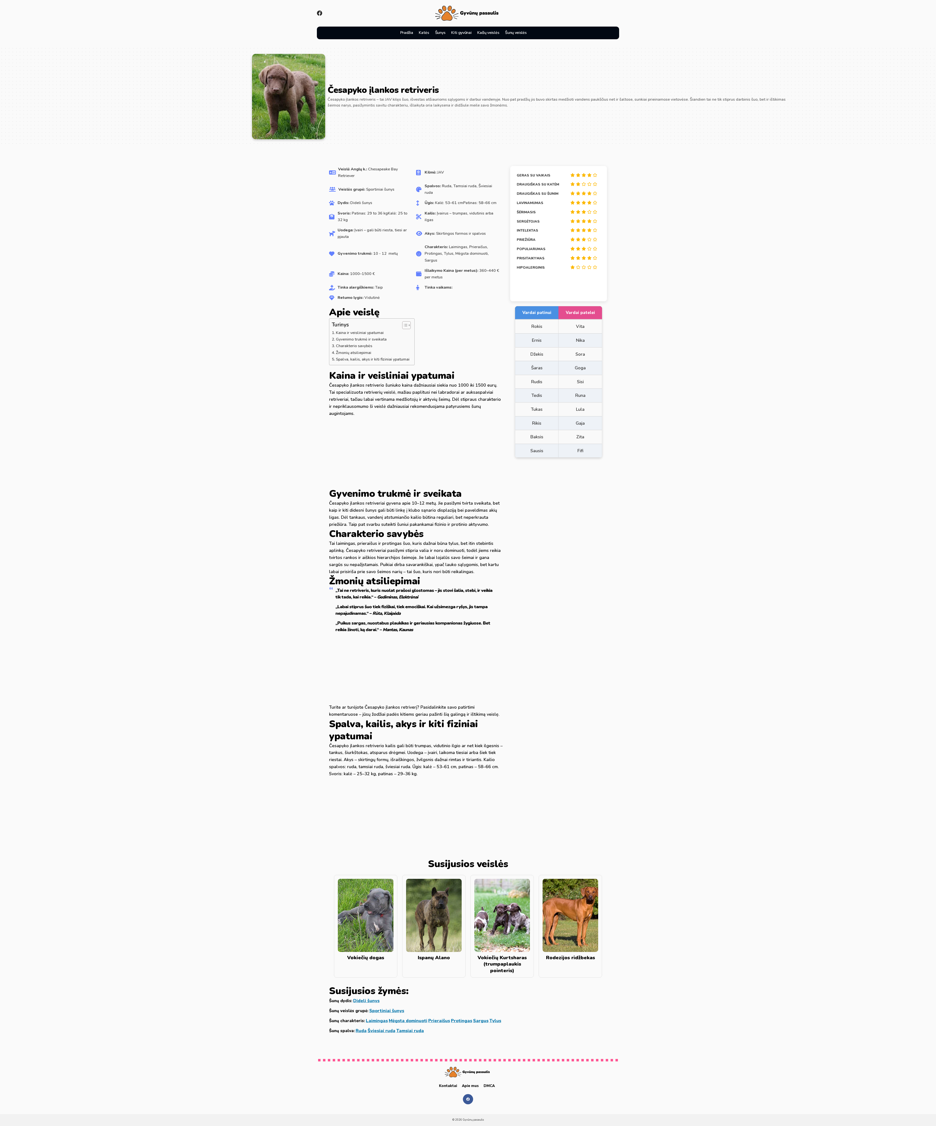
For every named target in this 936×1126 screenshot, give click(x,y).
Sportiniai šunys (386, 1011)
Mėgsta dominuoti (408, 1021)
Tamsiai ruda (410, 1031)
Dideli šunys (366, 1001)
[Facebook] (319, 13)
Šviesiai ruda (381, 1031)
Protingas (461, 1021)
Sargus (480, 1021)
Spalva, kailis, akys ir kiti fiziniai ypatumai (373, 359)
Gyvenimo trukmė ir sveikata (361, 339)
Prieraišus (439, 1021)
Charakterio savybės (354, 346)
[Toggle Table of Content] (404, 325)
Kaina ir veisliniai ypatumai (360, 332)
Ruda (361, 1031)
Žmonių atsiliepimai (353, 352)
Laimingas (377, 1021)
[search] (535, 33)
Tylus (495, 1021)
